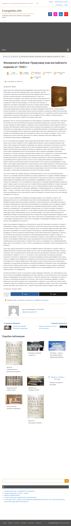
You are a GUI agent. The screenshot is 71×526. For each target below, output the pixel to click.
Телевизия (31, 523)
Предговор (44, 300)
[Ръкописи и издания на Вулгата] (35, 346)
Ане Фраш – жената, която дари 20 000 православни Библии (56, 355)
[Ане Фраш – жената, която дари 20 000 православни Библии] (57, 346)
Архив (4, 523)
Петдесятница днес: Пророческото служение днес (20, 497)
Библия (10, 523)
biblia (14, 300)
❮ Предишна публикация (12, 323)
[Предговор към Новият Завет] (14, 381)
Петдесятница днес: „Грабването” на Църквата (19, 491)
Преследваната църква (61, 1)
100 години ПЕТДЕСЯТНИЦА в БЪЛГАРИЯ (18, 487)
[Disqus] (35, 451)
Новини (51, 1)
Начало (5, 56)
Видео (66, 5)
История (16, 523)
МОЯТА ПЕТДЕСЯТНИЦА (12, 495)
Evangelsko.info (12, 10)
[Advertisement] (35, 34)
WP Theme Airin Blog (63, 523)
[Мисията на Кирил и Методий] (57, 378)
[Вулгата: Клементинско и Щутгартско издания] (14, 353)
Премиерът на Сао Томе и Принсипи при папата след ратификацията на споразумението (27, 3)
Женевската (30, 300)
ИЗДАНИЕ (37, 300)
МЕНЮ (4, 50)
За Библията (59, 5)
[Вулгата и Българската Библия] (35, 406)
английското (21, 300)
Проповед (23, 523)
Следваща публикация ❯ (59, 323)
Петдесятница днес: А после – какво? (16, 493)
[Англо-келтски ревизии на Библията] (14, 399)
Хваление (38, 523)
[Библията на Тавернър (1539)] (35, 381)
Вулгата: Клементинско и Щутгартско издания (13, 369)
